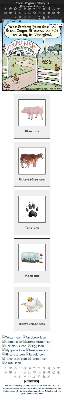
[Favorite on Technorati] (14, 358)
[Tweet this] (12, 337)
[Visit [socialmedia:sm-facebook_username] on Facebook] (34, 337)
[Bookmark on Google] (12, 341)
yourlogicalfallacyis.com (32, 394)
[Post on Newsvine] (37, 350)
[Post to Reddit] (35, 354)
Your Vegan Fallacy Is (32, 4)
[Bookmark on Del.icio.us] (14, 346)
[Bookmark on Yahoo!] (37, 358)
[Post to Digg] (36, 346)
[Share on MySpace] (13, 350)
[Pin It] (13, 354)
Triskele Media (36, 386)
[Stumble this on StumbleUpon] (37, 341)
